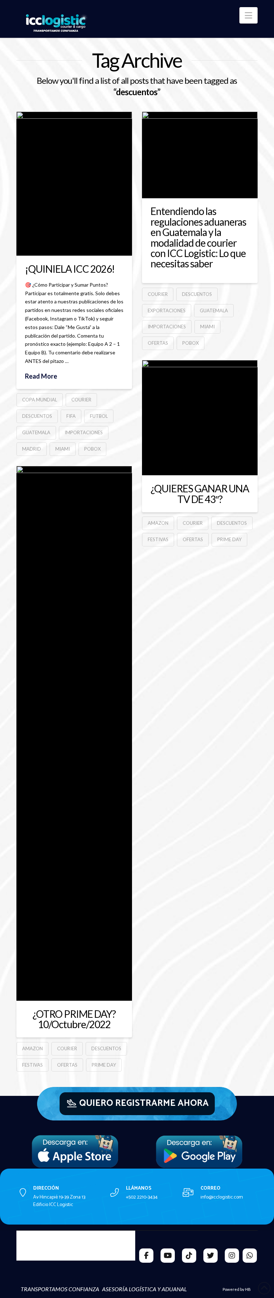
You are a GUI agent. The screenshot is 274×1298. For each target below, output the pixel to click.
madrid (31, 449)
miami (62, 449)
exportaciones (167, 310)
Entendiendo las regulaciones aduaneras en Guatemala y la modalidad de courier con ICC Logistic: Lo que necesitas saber (198, 237)
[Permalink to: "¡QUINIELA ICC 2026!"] (74, 184)
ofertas (158, 343)
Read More (41, 376)
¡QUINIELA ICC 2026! (70, 269)
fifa (71, 416)
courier (81, 399)
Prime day (229, 539)
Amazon (158, 523)
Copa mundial (39, 399)
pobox (92, 449)
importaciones (84, 432)
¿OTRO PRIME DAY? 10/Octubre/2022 (74, 1019)
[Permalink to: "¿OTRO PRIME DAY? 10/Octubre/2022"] (74, 733)
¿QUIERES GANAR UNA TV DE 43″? (200, 493)
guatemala (36, 432)
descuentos (37, 416)
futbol (99, 416)
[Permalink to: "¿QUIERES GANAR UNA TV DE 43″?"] (200, 418)
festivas (158, 539)
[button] (248, 15)
